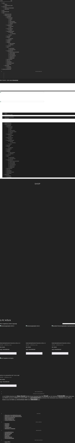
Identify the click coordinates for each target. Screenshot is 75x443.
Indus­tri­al (9, 64)
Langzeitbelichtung (35, 397)
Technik (29, 399)
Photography (66, 397)
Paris (10, 27)
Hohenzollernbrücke (11, 397)
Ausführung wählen (8, 353)
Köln (10, 20)
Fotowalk (70, 396)
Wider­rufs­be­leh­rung (9, 418)
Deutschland (36, 396)
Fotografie (61, 396)
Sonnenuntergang (20, 399)
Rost (71, 397)
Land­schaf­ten (10, 50)
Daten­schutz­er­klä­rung (10, 417)
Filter (51, 396)
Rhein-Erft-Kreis (12, 22)
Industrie (19, 397)
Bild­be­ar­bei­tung (8, 437)
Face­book (7, 423)
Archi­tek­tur (9, 59)
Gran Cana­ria (12, 43)
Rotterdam (4, 399)
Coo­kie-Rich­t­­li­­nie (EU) (10, 420)
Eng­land (11, 32)
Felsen (49, 396)
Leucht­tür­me (12, 53)
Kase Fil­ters (7, 441)
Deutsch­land (9, 17)
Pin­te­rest (7, 426)
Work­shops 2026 (5, 11)
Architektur (7, 396)
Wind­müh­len (11, 58)
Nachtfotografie (52, 397)
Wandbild (34, 399)
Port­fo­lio (4, 6)
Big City (8, 60)
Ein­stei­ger (7, 435)
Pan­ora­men (9, 61)
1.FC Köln (3, 396)
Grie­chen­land (10, 28)
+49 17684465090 (14, 80)
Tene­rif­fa (11, 44)
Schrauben (7, 399)
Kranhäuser (22, 397)
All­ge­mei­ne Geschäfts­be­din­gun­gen (13, 415)
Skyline (12, 399)
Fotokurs (66, 396)
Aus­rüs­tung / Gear (9, 5)
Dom (42, 396)
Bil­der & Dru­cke (8, 15)
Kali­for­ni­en (11, 48)
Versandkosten (5, 349)
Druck (46, 396)
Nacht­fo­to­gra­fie (8, 433)
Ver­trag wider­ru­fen (6, 69)
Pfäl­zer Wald (12, 21)
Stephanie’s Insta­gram (10, 428)
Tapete (26, 399)
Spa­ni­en (8, 42)
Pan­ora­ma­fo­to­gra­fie (9, 438)
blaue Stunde (21, 396)
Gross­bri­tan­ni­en (10, 31)
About (6, 4)
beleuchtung (12, 396)
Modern (48, 397)
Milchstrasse (45, 397)
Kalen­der (9, 66)
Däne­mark (9, 16)
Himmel (6, 397)
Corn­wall (14, 33)
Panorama (61, 397)
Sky (10, 399)
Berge (16, 396)
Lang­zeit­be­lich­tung (9, 432)
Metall (42, 397)
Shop (3, 12)
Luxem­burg (9, 39)
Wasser (39, 399)
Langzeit (28, 397)
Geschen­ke (7, 65)
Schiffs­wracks (12, 55)
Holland (16, 397)
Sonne (16, 399)
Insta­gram (7, 425)
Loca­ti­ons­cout (8, 427)
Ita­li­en (8, 37)
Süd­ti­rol (11, 38)
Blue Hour (27, 396)
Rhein (69, 397)
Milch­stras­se (12, 54)
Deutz (40, 396)
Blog (3, 10)
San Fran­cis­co (12, 49)
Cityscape (32, 396)
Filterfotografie (55, 396)
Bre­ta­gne (11, 26)
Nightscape (57, 397)
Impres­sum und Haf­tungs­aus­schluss (13, 416)
